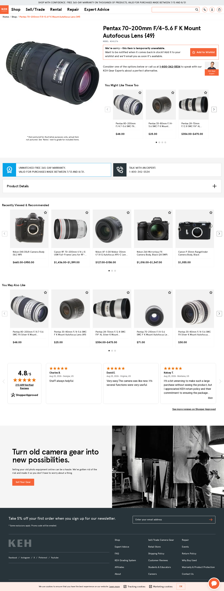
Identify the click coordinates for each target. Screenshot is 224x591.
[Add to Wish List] (140, 92)
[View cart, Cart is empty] (219, 9)
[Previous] (107, 109)
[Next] (214, 109)
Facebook (13, 557)
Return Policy (189, 553)
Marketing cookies (162, 586)
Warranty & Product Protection (198, 567)
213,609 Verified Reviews (25, 386)
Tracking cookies (136, 586)
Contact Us (187, 574)
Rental (56, 9)
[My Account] (212, 9)
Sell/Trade (35, 9)
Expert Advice (96, 9)
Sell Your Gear (23, 482)
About (118, 574)
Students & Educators (159, 567)
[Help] (204, 9)
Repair (73, 9)
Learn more (114, 586)
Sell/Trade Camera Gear (161, 540)
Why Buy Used (189, 560)
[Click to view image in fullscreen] (52, 72)
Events (185, 546)
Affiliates (119, 567)
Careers (152, 574)
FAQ (117, 553)
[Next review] (220, 381)
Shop (15, 9)
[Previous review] (3, 381)
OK (180, 586)
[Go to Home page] (4, 9)
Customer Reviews (158, 560)
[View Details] (128, 108)
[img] (24, 380)
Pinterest (43, 557)
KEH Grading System (125, 560)
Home (6, 16)
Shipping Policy (156, 553)
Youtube (55, 557)
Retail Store (154, 546)
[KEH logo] (20, 543)
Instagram (25, 557)
